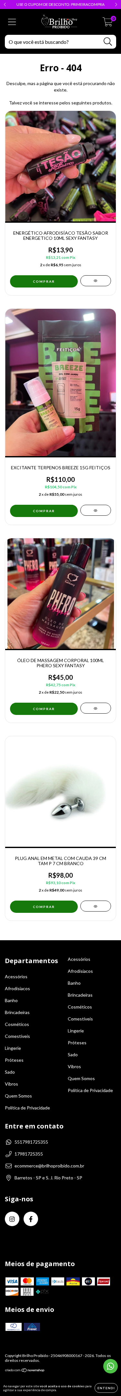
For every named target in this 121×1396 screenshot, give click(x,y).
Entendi (106, 1388)
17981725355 (29, 1154)
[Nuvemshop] (25, 1371)
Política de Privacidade (27, 1107)
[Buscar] (108, 41)
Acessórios (16, 976)
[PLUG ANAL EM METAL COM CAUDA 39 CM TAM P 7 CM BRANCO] (95, 906)
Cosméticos (17, 1024)
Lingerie (13, 1048)
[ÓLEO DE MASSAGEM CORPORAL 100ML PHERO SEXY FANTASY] (95, 708)
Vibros (11, 1084)
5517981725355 (31, 1142)
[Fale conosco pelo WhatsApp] (110, 1366)
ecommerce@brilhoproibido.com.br (49, 1165)
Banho (11, 1000)
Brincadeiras (17, 1012)
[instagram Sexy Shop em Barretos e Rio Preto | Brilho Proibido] (12, 1219)
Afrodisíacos (17, 988)
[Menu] (12, 22)
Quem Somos (18, 1095)
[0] (107, 23)
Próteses (14, 1060)
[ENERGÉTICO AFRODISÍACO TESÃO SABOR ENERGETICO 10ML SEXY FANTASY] (95, 280)
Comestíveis (17, 1036)
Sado (10, 1072)
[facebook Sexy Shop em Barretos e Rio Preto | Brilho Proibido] (31, 1219)
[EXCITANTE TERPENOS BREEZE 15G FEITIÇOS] (95, 510)
